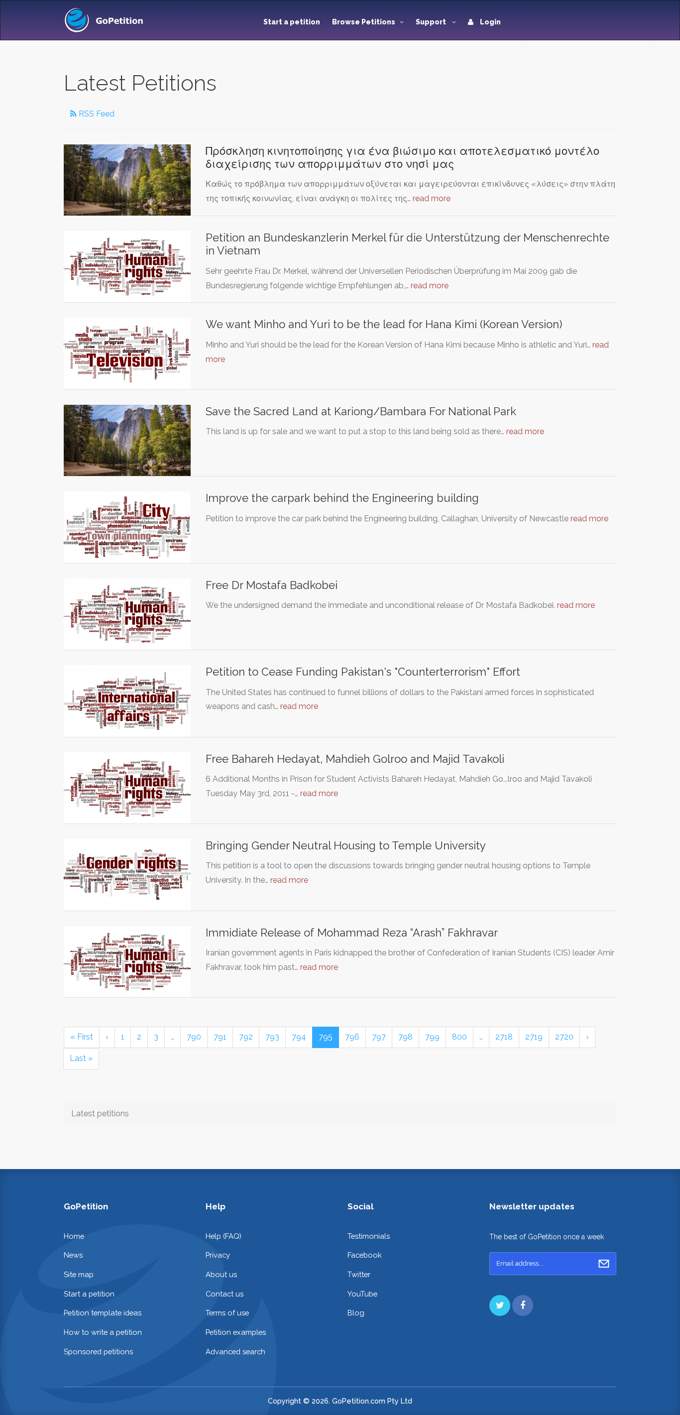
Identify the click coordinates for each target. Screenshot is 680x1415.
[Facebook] (522, 1305)
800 (459, 1037)
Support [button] (432, 22)
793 (272, 1037)
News (73, 1255)
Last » (81, 1058)
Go (603, 1264)
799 (432, 1037)
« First (81, 1037)
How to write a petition (103, 1332)
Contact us (224, 1294)
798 (405, 1037)
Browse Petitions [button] (363, 22)
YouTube (362, 1294)
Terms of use (227, 1312)
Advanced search (235, 1351)
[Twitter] (499, 1305)
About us (221, 1274)
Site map (79, 1274)
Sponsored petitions (98, 1351)
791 (220, 1037)
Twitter (358, 1274)
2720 (564, 1037)
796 (352, 1037)
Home (74, 1236)
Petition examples (236, 1332)
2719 (534, 1037)
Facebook (364, 1255)
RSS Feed (95, 113)
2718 (504, 1037)
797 (379, 1037)
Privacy (218, 1255)
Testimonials (368, 1236)
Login (489, 22)
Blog (355, 1312)
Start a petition (291, 22)
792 (246, 1037)
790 (194, 1037)
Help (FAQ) (223, 1236)
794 (299, 1037)
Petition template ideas (102, 1312)
